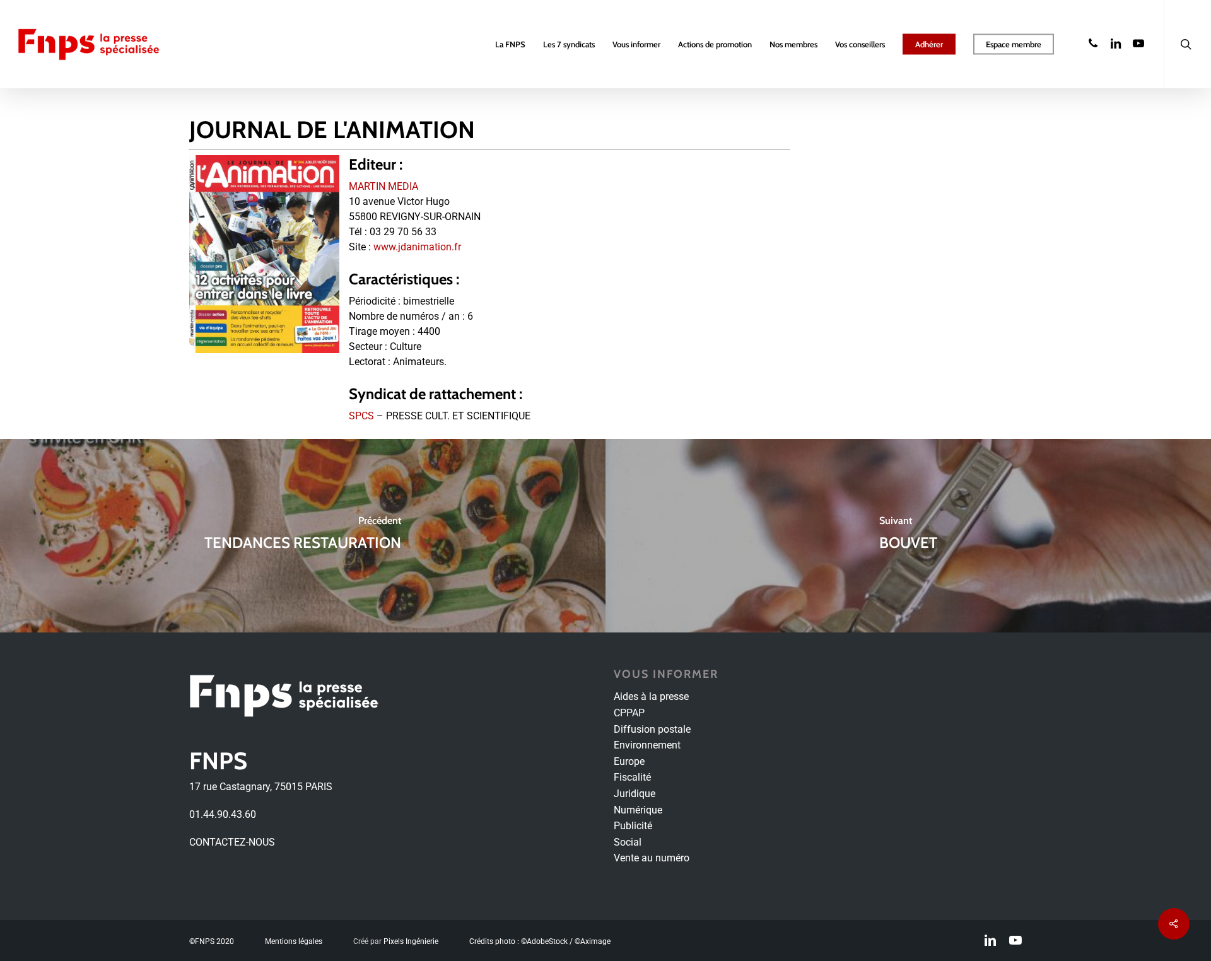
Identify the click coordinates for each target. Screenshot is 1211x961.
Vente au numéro (651, 858)
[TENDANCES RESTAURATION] (303, 535)
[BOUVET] (908, 535)
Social (627, 842)
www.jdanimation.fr (417, 247)
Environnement (647, 745)
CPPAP (629, 713)
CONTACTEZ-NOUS (232, 842)
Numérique (638, 810)
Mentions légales (293, 941)
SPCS (361, 416)
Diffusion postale (652, 729)
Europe (629, 761)
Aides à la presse (651, 696)
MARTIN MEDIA (383, 186)
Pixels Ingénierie (410, 941)
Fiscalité (632, 777)
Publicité (633, 826)
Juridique (634, 794)
